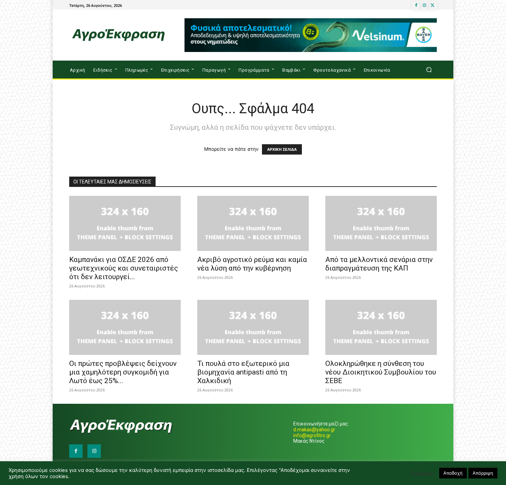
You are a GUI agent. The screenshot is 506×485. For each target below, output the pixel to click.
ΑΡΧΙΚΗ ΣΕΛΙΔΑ (282, 149)
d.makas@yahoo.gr (314, 429)
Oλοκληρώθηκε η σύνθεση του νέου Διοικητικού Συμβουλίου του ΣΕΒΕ (380, 372)
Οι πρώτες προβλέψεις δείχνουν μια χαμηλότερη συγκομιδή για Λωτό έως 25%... (123, 372)
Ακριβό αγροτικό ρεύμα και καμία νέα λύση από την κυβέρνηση (252, 263)
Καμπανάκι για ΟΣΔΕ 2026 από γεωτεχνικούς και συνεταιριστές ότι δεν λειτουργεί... (123, 268)
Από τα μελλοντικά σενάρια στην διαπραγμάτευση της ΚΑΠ (379, 263)
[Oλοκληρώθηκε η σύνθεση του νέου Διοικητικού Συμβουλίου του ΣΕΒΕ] (381, 327)
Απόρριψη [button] (483, 473)
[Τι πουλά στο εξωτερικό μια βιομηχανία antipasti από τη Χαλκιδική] (253, 327)
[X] (433, 5)
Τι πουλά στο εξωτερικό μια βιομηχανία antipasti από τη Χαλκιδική (243, 372)
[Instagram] (424, 5)
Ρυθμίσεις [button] (422, 473)
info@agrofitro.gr (312, 435)
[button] (429, 70)
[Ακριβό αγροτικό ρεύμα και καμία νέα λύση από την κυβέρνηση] (253, 223)
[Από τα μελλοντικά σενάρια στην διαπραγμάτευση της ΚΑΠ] (381, 223)
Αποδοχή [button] (453, 473)
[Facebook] (416, 5)
